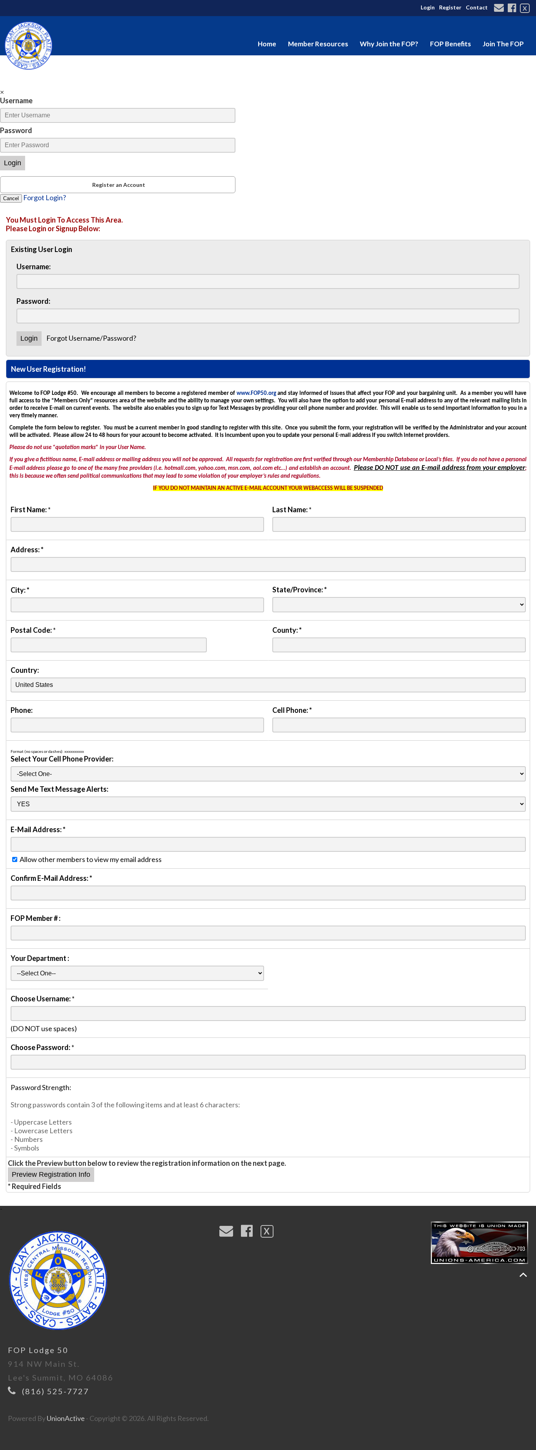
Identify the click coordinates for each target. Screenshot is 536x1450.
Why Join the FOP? (389, 44)
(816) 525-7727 (55, 1391)
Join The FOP (503, 44)
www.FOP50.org (256, 393)
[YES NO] (268, 803)
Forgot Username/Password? (91, 338)
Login (428, 7)
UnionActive (66, 1418)
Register (450, 7)
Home (267, 44)
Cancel (11, 198)
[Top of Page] (523, 1275)
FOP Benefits (450, 44)
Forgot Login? (44, 197)
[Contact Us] (500, 8)
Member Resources (318, 44)
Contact (477, 7)
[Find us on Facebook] (513, 8)
